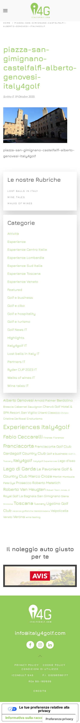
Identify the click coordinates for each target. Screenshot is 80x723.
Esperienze (16, 241)
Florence (58, 437)
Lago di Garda (19, 468)
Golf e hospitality (21, 314)
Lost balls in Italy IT (23, 353)
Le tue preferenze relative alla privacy (44, 709)
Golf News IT (17, 329)
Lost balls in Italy (22, 191)
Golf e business (20, 297)
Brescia (8, 406)
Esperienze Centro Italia (27, 249)
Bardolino (65, 400)
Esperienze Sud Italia (24, 265)
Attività (13, 233)
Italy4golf (22, 460)
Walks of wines (20, 203)
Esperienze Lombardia (25, 257)
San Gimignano (48, 496)
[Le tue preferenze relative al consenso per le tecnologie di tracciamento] (59, 719)
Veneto (7, 517)
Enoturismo (34, 418)
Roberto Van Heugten (24, 489)
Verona (19, 517)
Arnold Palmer (45, 400)
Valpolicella (59, 510)
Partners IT (16, 362)
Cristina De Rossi (14, 418)
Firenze (48, 437)
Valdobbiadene (42, 511)
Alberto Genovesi (18, 400)
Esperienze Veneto (22, 281)
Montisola (68, 476)
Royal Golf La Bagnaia (19, 496)
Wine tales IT (18, 386)
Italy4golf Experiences (45, 461)
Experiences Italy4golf (36, 426)
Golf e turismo (18, 321)
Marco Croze (40, 476)
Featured (14, 289)
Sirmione (8, 504)
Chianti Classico (49, 412)
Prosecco (23, 483)
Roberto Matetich (46, 483)
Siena (65, 496)
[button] (5, 10)
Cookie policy (54, 665)
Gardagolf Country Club (24, 453)
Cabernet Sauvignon (28, 406)
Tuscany (39, 503)
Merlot (57, 476)
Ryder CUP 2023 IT (22, 369)
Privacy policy (27, 665)
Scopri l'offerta (40, 575)
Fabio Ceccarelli (23, 436)
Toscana (23, 503)
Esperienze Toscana (24, 273)
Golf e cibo (16, 305)
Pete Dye (9, 483)
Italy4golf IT (17, 345)
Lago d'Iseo (66, 461)
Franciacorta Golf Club (53, 446)
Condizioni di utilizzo (40, 669)
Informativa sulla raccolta (26, 718)
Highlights (15, 338)
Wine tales (16, 197)
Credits (40, 690)
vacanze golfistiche (22, 511)
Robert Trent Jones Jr (58, 490)
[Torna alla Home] (40, 10)
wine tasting (33, 517)
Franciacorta (18, 446)
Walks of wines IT (21, 377)
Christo (64, 413)
